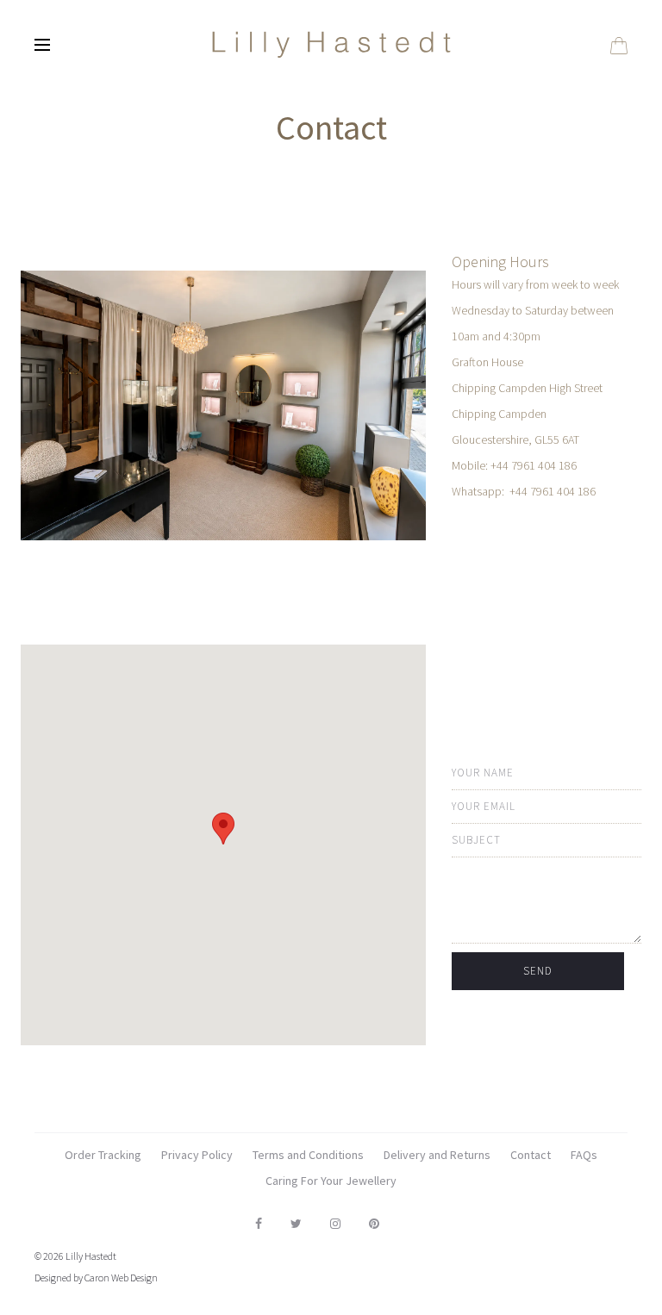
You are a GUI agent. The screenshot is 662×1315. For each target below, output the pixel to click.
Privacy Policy (197, 1154)
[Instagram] (335, 1224)
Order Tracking (103, 1154)
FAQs (584, 1154)
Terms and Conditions (308, 1154)
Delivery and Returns (437, 1154)
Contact (530, 1154)
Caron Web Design (121, 1277)
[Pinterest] (374, 1224)
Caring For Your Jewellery (331, 1180)
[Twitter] (296, 1224)
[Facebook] (258, 1224)
